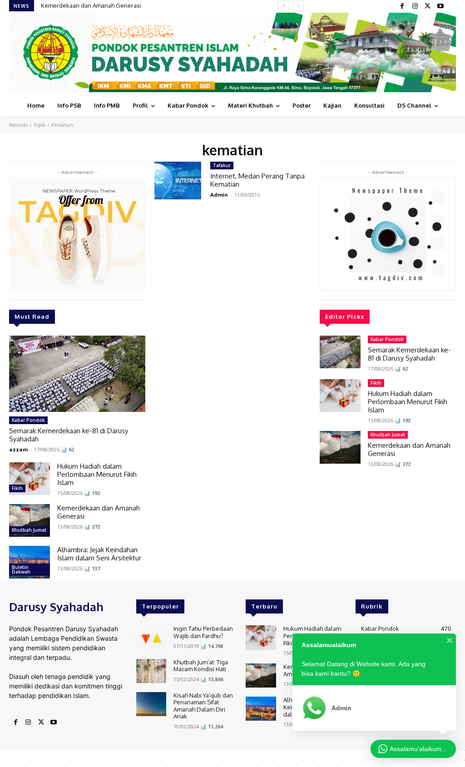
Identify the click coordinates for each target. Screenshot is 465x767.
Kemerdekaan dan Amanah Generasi (91, 5)
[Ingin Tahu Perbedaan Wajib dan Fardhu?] (151, 637)
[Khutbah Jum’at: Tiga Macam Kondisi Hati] (151, 671)
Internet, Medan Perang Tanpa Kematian (257, 180)
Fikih (17, 488)
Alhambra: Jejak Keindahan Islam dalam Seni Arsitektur (99, 553)
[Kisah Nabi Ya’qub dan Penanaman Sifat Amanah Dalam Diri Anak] (151, 704)
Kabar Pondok (28, 420)
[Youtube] (440, 6)
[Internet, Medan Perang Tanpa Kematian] (177, 180)
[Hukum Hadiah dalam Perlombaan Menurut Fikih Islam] (29, 478)
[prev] (283, 5)
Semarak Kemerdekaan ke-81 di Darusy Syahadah (68, 434)
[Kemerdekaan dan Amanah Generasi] (29, 520)
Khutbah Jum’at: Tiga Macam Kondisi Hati (200, 665)
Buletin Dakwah (21, 569)
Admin (219, 194)
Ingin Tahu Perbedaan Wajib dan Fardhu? (203, 632)
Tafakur (222, 165)
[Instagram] (415, 6)
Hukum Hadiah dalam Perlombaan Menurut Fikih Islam (97, 474)
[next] (298, 5)
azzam (18, 449)
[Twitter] (427, 6)
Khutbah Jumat (29, 530)
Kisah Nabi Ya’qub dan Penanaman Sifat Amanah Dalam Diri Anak (203, 706)
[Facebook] (402, 6)
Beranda (18, 125)
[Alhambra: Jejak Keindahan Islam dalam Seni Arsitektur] (29, 562)
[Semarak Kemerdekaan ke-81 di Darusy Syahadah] (77, 374)
